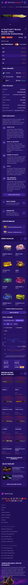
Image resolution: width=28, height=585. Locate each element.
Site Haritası (4, 522)
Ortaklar (3, 520)
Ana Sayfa (3, 7)
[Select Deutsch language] (8, 499)
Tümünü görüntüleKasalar (14, 308)
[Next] (25, 238)
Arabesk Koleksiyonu (6, 529)
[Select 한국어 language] (15, 501)
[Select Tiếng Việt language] (25, 499)
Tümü (15, 324)
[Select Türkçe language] (22, 499)
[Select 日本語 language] (12, 501)
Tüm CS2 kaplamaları (7, 548)
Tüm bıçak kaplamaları (7, 558)
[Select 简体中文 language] (7, 501)
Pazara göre (19, 320)
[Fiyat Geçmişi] (14, 68)
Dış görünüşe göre (9, 320)
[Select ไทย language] (18, 501)
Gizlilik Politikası (5, 512)
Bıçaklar (11, 7)
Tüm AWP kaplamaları (7, 555)
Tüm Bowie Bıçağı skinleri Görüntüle (14, 458)
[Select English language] (2, 499)
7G (4, 324)
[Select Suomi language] (21, 501)
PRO (2, 510)
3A (11, 324)
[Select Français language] (11, 499)
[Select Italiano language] (14, 499)
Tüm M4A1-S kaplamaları (7, 553)
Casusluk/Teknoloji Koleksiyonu (9, 531)
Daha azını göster (14, 194)
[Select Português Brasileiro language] (19, 499)
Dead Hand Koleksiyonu (7, 534)
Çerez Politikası (5, 517)
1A (8, 324)
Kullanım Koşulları (6, 515)
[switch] (17, 44)
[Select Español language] (5, 499)
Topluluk (3, 507)
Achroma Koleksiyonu (7, 539)
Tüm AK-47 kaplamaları (7, 550)
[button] (7, 386)
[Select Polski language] (16, 499)
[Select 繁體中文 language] (9, 501)
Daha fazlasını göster (14, 484)
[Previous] (21, 238)
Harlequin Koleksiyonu (7, 541)
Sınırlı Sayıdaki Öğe (6, 536)
